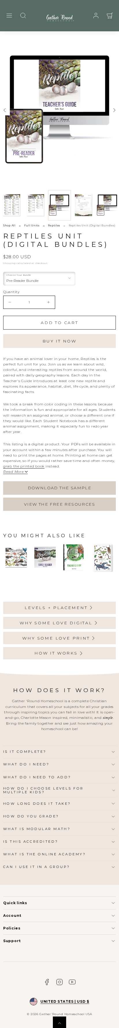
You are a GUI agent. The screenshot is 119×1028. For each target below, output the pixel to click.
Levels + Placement (56, 607)
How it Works (56, 653)
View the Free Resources (59, 504)
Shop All (9, 225)
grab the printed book (23, 466)
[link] (96, 15)
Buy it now (59, 341)
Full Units (32, 225)
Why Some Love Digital (56, 622)
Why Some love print (56, 638)
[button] (9, 15)
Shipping (9, 263)
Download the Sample (60, 487)
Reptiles (54, 225)
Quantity (11, 292)
